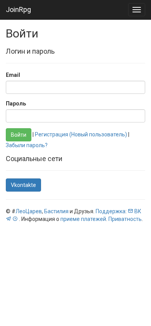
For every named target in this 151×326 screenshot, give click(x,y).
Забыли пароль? (27, 145)
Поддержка (110, 211)
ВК (137, 211)
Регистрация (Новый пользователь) (81, 134)
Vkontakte (23, 185)
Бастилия (56, 211)
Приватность (125, 219)
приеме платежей (83, 219)
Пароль (16, 103)
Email (13, 75)
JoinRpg (18, 9)
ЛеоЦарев (28, 211)
